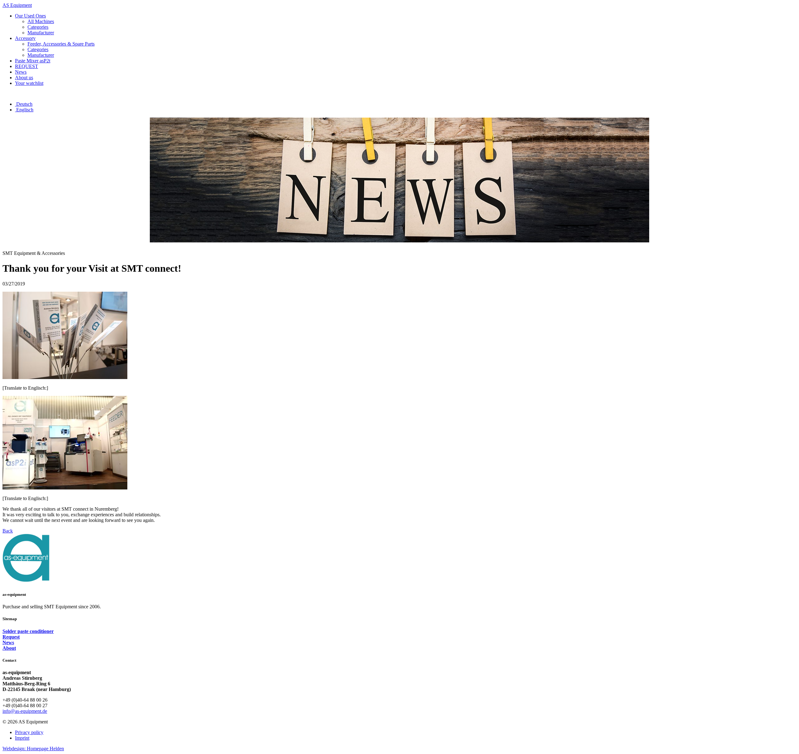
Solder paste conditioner (28, 631)
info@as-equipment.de (24, 711)
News (8, 642)
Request (11, 637)
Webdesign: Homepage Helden (33, 748)
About (9, 648)
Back (7, 530)
